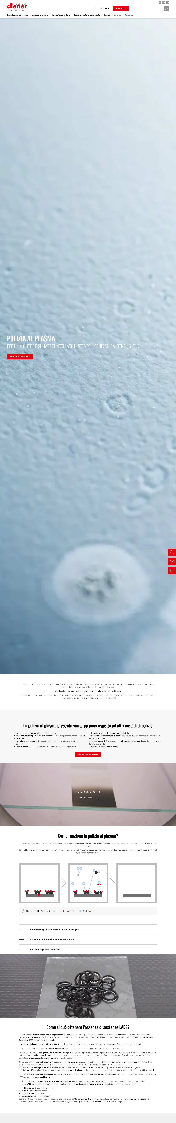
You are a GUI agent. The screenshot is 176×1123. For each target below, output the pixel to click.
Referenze (129, 15)
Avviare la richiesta (20, 357)
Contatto (121, 8)
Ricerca (166, 8)
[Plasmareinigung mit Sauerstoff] (88, 903)
